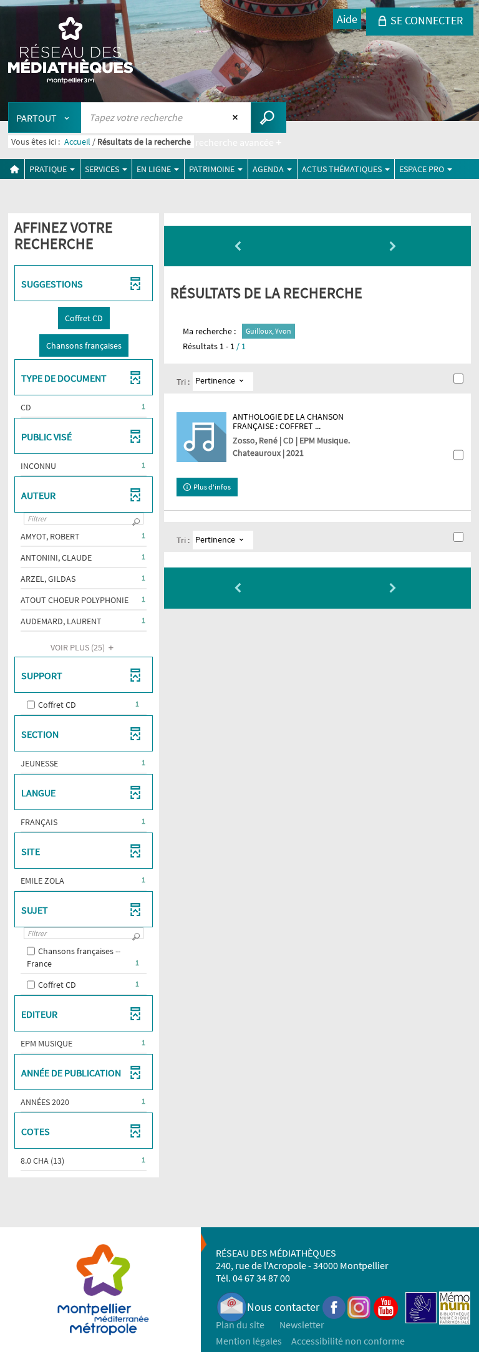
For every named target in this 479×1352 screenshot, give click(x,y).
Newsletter (301, 1324)
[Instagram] (359, 1307)
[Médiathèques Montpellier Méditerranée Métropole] (70, 51)
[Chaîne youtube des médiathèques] (386, 1307)
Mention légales (249, 1341)
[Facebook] (334, 1307)
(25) (79, 647)
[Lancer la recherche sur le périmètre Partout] (268, 117)
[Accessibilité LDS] (421, 1307)
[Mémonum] (454, 1307)
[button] (84, 318)
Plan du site (240, 1324)
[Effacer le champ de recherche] (236, 117)
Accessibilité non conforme (348, 1341)
